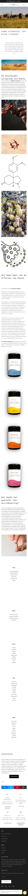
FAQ (23, 806)
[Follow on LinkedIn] (9, 886)
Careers (3, 852)
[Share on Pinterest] (17, 787)
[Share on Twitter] (11, 787)
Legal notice (4, 841)
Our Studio (3, 850)
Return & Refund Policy (6, 834)
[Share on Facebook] (4, 787)
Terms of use (4, 836)
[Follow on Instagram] (2, 886)
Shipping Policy (4, 838)
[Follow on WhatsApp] (13, 886)
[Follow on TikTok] (6, 886)
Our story (3, 848)
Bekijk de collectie (14, 776)
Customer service (8, 823)
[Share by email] (23, 787)
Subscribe (6, 881)
